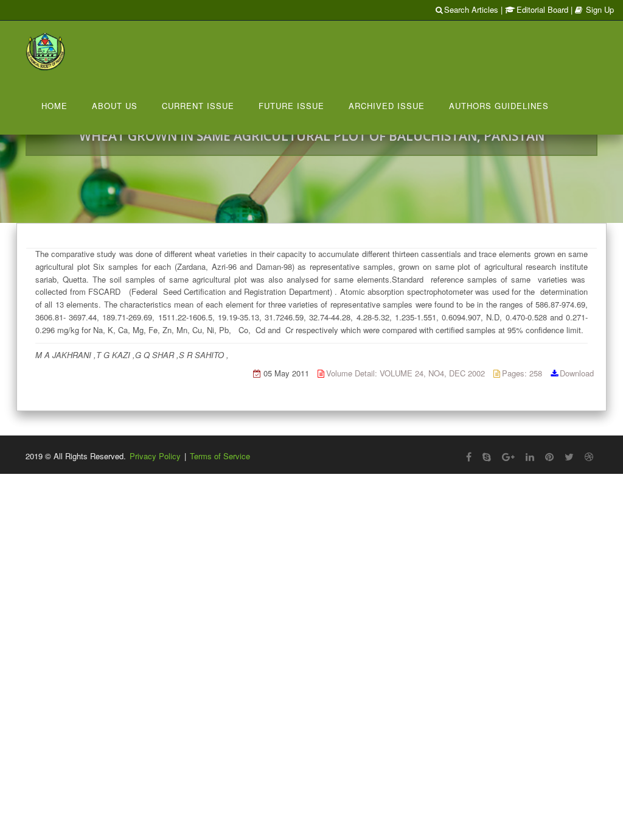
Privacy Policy (155, 456)
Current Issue (198, 105)
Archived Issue (387, 105)
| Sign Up (592, 9)
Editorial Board (542, 9)
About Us (114, 105)
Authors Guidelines (499, 105)
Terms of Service (220, 456)
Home (54, 105)
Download (577, 373)
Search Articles (471, 9)
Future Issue (291, 105)
